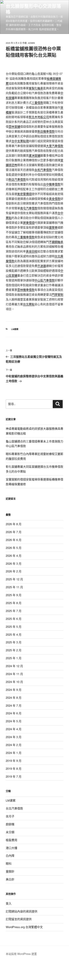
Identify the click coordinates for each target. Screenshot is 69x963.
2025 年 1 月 (13, 658)
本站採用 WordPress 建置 (21, 954)
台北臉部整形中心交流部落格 (33, 9)
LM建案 (14, 329)
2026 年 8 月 (13, 524)
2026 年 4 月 (13, 556)
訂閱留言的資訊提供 (19, 919)
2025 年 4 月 (13, 634)
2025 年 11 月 (14, 587)
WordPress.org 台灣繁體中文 (24, 927)
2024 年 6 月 (13, 713)
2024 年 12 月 (14, 666)
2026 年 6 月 (13, 540)
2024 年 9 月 (13, 690)
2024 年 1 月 (13, 753)
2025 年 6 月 (13, 619)
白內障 (10, 855)
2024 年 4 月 (13, 729)
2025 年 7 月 (13, 611)
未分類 (10, 832)
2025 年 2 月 (13, 650)
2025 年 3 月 (13, 642)
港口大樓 (11, 848)
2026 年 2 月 (13, 571)
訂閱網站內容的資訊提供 (21, 911)
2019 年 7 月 (13, 776)
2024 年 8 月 (13, 697)
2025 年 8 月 (13, 603)
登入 (9, 903)
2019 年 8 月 (13, 768)
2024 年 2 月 (13, 745)
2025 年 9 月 (13, 595)
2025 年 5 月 (13, 627)
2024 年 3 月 (13, 737)
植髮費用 (11, 840)
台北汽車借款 (14, 808)
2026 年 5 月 (13, 548)
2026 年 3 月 (13, 563)
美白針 (10, 879)
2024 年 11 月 (14, 674)
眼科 (9, 863)
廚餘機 (10, 824)
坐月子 (10, 816)
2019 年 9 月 (13, 761)
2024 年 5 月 (13, 721)
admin (31, 42)
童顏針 (10, 871)
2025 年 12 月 (14, 579)
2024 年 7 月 (13, 705)
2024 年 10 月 (14, 682)
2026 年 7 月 (13, 532)
